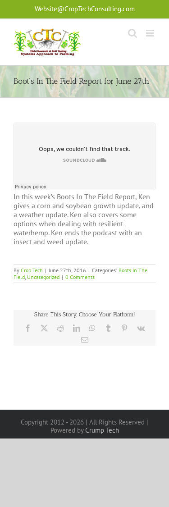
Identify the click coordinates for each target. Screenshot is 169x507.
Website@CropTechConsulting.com (85, 9)
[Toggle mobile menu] (150, 33)
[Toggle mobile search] (132, 33)
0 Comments (80, 277)
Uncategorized (43, 277)
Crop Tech (32, 270)
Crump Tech (102, 430)
